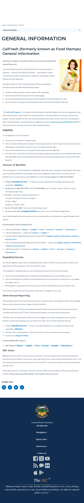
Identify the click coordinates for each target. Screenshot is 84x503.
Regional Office (22, 335)
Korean (50, 229)
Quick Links (41, 439)
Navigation (41, 432)
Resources (41, 446)
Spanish (59, 229)
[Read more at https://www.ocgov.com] (42, 411)
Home (4, 25)
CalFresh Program (13, 112)
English (34, 229)
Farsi (42, 229)
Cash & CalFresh (12, 25)
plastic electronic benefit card (64, 122)
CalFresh (21, 25)
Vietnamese (70, 229)
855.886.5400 (42, 426)
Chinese (25, 229)
